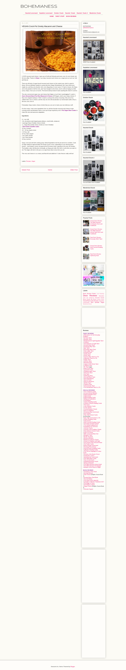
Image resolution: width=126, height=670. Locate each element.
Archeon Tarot (88, 338)
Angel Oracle (87, 396)
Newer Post (26, 170)
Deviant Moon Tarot (89, 345)
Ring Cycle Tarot (88, 368)
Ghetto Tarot (87, 354)
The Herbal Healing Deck (91, 425)
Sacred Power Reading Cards (92, 448)
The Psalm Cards (89, 444)
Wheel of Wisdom (89, 463)
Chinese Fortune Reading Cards (93, 403)
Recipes (28, 161)
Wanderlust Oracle (87, 304)
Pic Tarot (86, 367)
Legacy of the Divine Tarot (91, 364)
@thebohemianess (88, 27)
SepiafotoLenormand (45, 13)
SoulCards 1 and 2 (89, 455)
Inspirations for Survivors (91, 426)
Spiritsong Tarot (88, 375)
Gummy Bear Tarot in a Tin (91, 356)
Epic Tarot (86, 348)
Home (50, 170)
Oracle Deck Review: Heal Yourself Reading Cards (96, 247)
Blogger (73, 666)
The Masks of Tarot (89, 484)
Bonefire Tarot (88, 339)
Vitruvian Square (88, 489)
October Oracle (100, 299)
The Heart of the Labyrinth (91, 480)
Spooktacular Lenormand (91, 457)
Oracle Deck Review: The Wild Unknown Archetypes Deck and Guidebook (96, 223)
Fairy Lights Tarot (88, 351)
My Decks (93, 299)
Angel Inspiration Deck (90, 394)
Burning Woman (88, 473)
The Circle (87, 404)
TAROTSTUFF (59, 16)
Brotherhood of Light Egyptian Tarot (93, 340)
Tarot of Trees (87, 380)
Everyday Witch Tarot (90, 349)
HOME (52, 16)
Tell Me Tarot (87, 383)
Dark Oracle (87, 474)
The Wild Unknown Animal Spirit (93, 464)
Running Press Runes (90, 447)
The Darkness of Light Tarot (91, 343)
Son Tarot (86, 374)
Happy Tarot (87, 359)
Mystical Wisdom (89, 438)
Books (94, 293)
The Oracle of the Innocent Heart (93, 442)
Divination (101, 296)
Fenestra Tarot (88, 352)
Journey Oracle (88, 428)
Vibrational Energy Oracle (91, 461)
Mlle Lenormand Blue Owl (91, 434)
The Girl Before (88, 479)
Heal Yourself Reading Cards (92, 422)
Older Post (74, 170)
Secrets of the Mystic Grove (92, 454)
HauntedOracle (70, 13)
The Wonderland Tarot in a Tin (92, 387)
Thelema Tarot (88, 384)
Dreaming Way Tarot (89, 346)
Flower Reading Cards (90, 419)
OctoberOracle (58, 13)
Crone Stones (88, 407)
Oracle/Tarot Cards (88, 301)
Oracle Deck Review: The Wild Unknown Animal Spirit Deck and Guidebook (96, 231)
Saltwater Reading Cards (91, 450)
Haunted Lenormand (31, 13)
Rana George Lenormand (91, 445)
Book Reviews (87, 293)
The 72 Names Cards (90, 391)
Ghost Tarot (87, 355)
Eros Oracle (87, 413)
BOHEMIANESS (38, 7)
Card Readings (100, 293)
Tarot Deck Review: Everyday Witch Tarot (96, 238)
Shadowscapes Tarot (90, 371)
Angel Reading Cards (90, 397)
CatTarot (86, 342)
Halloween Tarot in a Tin (90, 358)
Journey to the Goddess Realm (92, 429)
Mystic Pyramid (88, 436)
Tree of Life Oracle (89, 460)
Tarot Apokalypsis (89, 378)
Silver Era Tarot (88, 372)
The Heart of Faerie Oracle (91, 423)
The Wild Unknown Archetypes (92, 466)
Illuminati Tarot (88, 362)
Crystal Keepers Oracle (90, 409)
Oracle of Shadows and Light (92, 441)
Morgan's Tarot (88, 435)
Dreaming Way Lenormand (91, 412)
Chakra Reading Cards (90, 402)
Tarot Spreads (95, 302)
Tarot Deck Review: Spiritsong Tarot (95, 254)
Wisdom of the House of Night (92, 467)
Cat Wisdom (87, 400)
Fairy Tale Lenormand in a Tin (92, 418)
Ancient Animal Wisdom (90, 393)
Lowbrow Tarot (88, 365)
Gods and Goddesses (88, 297)
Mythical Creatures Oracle (91, 439)
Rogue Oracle (88, 486)
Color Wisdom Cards (90, 406)
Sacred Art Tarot (88, 370)
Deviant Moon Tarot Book (91, 477)
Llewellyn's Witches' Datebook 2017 (94, 482)
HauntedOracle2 (82, 13)
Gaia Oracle (87, 420)
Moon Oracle (86, 299)
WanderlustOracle (95, 13)
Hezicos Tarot (88, 361)
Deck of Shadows (89, 410)
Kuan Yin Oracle (88, 432)
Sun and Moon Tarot (89, 377)
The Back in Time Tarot (90, 471)
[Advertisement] (91, 316)
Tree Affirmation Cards (90, 458)
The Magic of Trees (89, 483)
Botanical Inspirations (90, 399)
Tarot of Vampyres (89, 381)
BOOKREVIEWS (71, 16)
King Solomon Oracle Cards (92, 431)
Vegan (33, 161)
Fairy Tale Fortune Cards (91, 415)
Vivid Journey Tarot (89, 386)
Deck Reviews (90, 295)
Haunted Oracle (99, 297)
